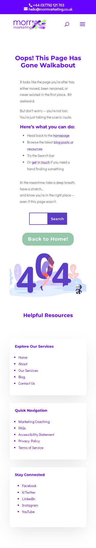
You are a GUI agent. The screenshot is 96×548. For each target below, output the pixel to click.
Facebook (29, 485)
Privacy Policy (29, 440)
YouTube (28, 511)
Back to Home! (48, 239)
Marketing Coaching (34, 421)
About (22, 363)
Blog (21, 376)
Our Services (28, 370)
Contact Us (26, 383)
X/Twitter (28, 492)
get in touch (41, 162)
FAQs (22, 428)
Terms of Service (30, 447)
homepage (61, 135)
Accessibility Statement (36, 434)
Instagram (30, 505)
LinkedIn (28, 498)
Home (22, 357)
